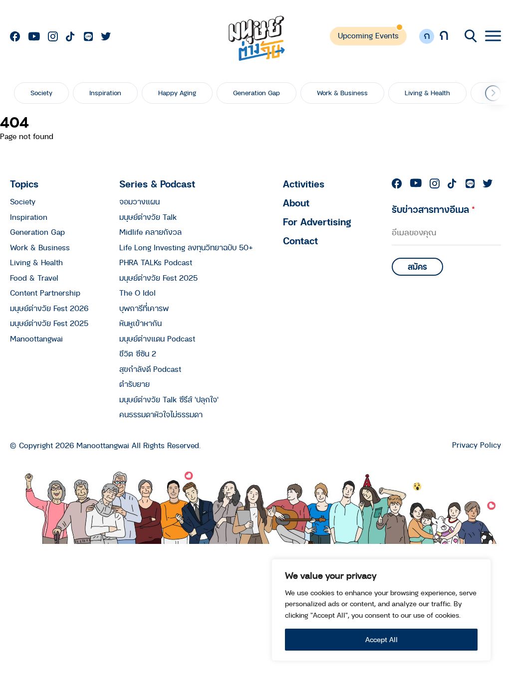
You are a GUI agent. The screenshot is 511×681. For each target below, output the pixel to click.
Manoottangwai (36, 338)
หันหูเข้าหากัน (140, 323)
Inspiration (105, 93)
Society (41, 93)
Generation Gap (256, 93)
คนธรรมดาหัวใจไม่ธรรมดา (161, 414)
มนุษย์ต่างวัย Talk (148, 216)
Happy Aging (177, 93)
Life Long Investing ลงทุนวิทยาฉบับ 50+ (186, 247)
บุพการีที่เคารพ (144, 308)
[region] (381, 610)
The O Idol (137, 292)
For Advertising (317, 221)
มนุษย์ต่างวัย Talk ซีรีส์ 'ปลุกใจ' (169, 399)
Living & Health (427, 93)
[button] (493, 93)
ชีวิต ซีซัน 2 (137, 353)
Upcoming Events (368, 35)
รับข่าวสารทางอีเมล (433, 209)
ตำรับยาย (134, 383)
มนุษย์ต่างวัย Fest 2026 (49, 308)
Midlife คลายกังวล (150, 231)
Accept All (381, 639)
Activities (303, 183)
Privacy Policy (476, 445)
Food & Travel (34, 277)
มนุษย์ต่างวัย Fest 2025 (49, 323)
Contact (300, 240)
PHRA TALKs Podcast (155, 262)
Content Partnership (45, 292)
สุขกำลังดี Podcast (150, 368)
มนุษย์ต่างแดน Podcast (157, 338)
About (296, 202)
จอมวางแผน (139, 201)
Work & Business (342, 93)
